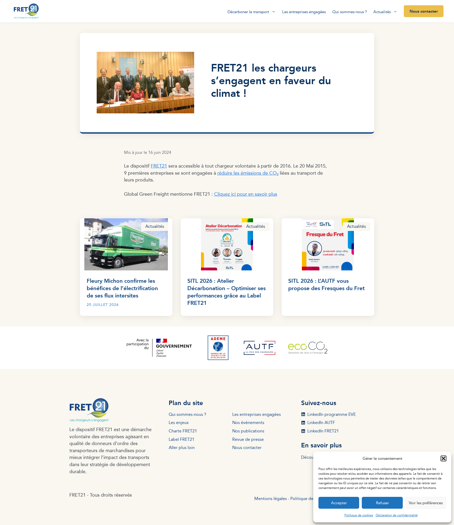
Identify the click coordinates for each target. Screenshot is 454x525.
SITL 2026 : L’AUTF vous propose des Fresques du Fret (326, 284)
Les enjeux (179, 422)
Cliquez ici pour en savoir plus (245, 194)
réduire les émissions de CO (247, 172)
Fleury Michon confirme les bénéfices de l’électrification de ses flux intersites (122, 288)
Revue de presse (248, 439)
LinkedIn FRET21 (323, 431)
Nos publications (248, 431)
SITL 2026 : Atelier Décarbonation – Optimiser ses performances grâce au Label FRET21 (226, 291)
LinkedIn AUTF (321, 422)
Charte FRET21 (183, 431)
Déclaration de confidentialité (397, 515)
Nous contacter (424, 11)
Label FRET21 (181, 439)
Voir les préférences (426, 503)
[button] (443, 458)
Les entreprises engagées (304, 12)
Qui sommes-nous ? (349, 12)
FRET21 (159, 165)
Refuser (382, 503)
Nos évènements (248, 422)
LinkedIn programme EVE (331, 414)
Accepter (339, 503)
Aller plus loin (182, 447)
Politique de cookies (358, 515)
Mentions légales (270, 498)
